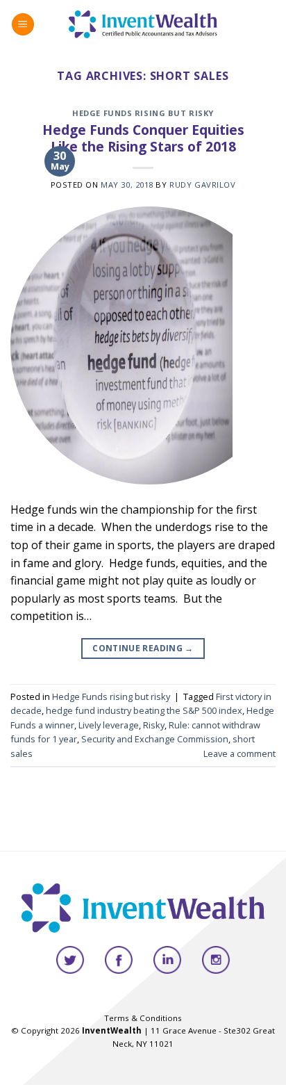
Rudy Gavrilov (202, 184)
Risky (154, 725)
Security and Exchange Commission (154, 739)
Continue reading (143, 648)
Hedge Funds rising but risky (143, 113)
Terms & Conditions (143, 1018)
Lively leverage (108, 725)
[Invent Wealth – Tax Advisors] (143, 24)
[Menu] (23, 24)
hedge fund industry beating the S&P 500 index (144, 710)
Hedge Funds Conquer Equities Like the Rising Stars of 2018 (143, 138)
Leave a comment (239, 753)
